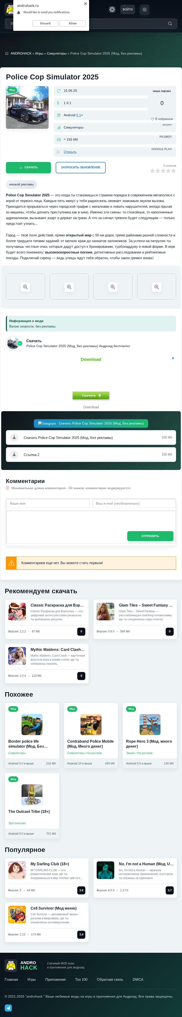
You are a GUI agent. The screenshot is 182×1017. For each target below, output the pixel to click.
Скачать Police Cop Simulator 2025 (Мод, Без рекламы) (101, 423)
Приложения (55, 979)
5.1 (78, 115)
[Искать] (170, 23)
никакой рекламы (21, 184)
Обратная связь (110, 979)
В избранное (164, 119)
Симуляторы (57, 53)
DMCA (138, 979)
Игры (39, 53)
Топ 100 (81, 979)
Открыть (70, 152)
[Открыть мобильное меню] (144, 9)
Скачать (31, 167)
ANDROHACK (21, 53)
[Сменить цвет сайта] (112, 9)
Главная (11, 979)
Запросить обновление (80, 167)
